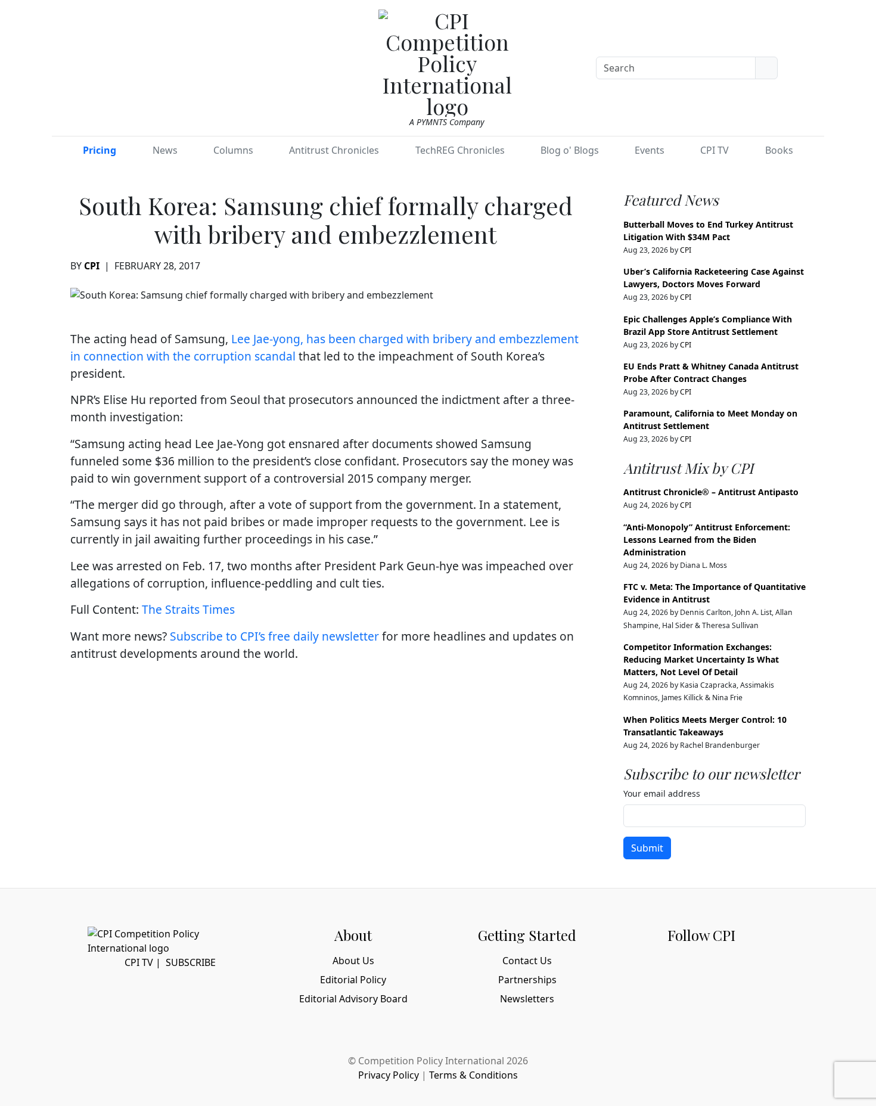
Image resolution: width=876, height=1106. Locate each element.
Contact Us (527, 960)
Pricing (99, 150)
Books (779, 150)
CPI (92, 265)
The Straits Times (188, 609)
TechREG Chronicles (460, 150)
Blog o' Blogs (569, 150)
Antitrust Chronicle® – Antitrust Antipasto (711, 492)
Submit (647, 848)
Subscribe (191, 962)
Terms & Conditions (473, 1075)
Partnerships (527, 979)
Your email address (661, 793)
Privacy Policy (388, 1075)
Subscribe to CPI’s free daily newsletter (274, 636)
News (165, 150)
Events (649, 150)
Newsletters (527, 998)
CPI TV (714, 150)
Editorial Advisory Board (353, 998)
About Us (353, 960)
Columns (233, 150)
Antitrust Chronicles (334, 150)
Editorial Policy (353, 979)
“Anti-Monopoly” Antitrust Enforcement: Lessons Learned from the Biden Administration (706, 539)
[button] (809, 65)
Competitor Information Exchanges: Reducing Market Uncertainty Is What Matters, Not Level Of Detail (701, 659)
